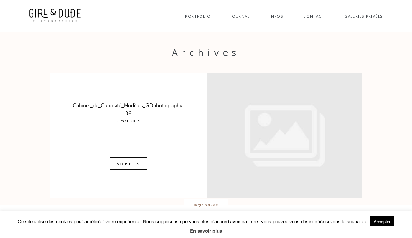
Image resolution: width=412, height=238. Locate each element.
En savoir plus (206, 230)
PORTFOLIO (197, 16)
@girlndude (206, 204)
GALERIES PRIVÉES (363, 16)
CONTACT (313, 16)
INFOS (276, 16)
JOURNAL (240, 16)
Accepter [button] (382, 221)
